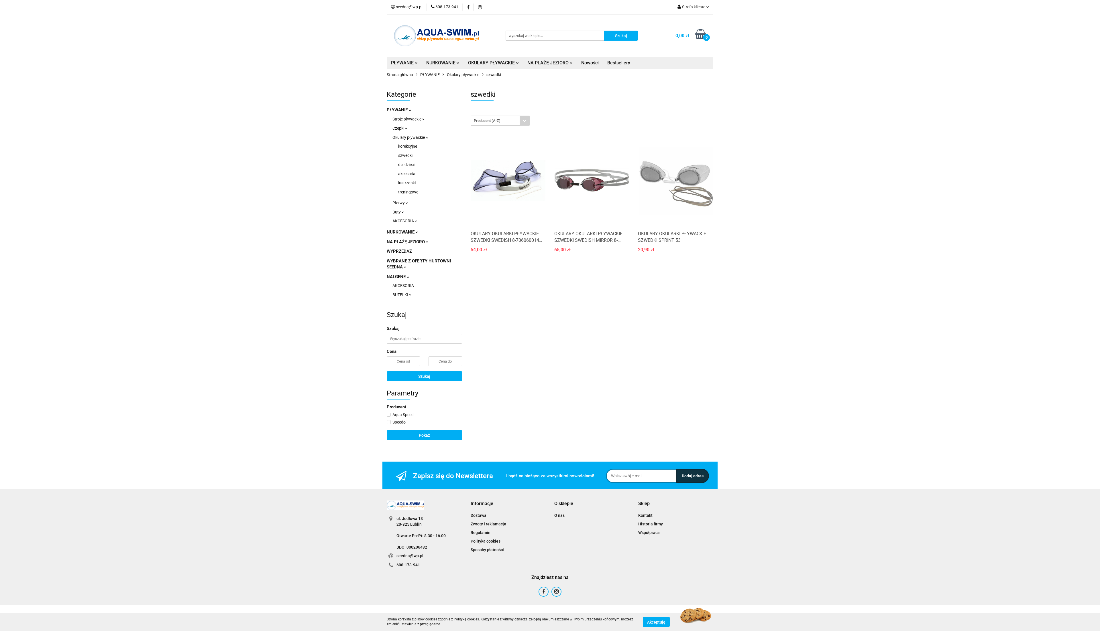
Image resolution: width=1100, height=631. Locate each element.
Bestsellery (618, 63)
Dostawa (478, 515)
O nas (559, 515)
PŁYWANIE (398, 109)
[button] (482, 503)
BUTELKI (400, 294)
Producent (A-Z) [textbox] (487, 120)
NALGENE (397, 276)
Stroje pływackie (407, 119)
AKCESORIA (403, 221)
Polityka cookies (485, 541)
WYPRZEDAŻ (399, 251)
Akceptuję (656, 622)
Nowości (590, 63)
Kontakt (645, 515)
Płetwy (399, 203)
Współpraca (649, 532)
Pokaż (424, 435)
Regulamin (480, 532)
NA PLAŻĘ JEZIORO (406, 241)
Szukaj (424, 376)
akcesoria (406, 173)
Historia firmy (650, 524)
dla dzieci (406, 164)
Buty (397, 212)
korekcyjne (407, 146)
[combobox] (500, 121)
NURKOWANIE (401, 232)
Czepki (398, 128)
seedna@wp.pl (409, 555)
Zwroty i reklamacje (488, 524)
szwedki (405, 155)
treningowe (408, 192)
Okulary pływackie (409, 137)
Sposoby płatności (487, 549)
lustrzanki (407, 183)
